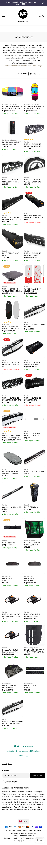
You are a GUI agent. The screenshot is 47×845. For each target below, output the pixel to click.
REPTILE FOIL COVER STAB (10, 579)
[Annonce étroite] (43, 3)
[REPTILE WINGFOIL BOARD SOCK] (12, 671)
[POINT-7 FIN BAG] (34, 492)
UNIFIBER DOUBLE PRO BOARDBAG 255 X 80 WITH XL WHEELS (11, 363)
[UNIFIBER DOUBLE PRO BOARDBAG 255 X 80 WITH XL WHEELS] (12, 347)
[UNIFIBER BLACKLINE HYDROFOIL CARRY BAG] (12, 383)
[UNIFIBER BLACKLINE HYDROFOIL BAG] (34, 383)
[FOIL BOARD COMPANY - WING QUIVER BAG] (12, 127)
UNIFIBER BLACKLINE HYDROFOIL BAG (32, 399)
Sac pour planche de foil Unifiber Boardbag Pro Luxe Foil (11, 437)
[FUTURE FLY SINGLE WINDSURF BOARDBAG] (12, 310)
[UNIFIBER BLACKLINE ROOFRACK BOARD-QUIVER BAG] (34, 238)
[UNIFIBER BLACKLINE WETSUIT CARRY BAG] (34, 165)
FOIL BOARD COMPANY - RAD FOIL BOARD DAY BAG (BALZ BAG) (34, 107)
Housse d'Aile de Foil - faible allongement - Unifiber (10, 651)
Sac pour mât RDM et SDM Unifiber (12, 508)
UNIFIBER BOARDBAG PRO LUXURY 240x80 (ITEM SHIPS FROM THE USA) (12, 722)
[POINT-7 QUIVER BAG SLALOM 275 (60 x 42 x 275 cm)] (34, 201)
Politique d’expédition (24, 841)
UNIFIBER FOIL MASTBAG (34, 471)
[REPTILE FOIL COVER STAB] (12, 564)
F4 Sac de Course (9, 543)
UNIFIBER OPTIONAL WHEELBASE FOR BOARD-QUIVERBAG (12, 290)
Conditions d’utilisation (34, 838)
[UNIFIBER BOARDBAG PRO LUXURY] (34, 310)
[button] (3, 15)
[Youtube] (16, 782)
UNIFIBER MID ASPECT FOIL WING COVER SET (11, 615)
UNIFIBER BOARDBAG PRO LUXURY (34, 326)
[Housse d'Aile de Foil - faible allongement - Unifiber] (12, 635)
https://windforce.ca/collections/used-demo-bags (23, 66)
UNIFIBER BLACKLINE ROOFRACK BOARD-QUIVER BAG (32, 254)
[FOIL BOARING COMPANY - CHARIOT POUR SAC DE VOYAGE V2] (34, 635)
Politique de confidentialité (14, 838)
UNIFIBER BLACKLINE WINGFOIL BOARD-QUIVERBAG (32, 363)
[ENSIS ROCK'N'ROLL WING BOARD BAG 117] (12, 456)
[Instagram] (8, 782)
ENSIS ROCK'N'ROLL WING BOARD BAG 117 (10, 472)
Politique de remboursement (23, 836)
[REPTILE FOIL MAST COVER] (34, 671)
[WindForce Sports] (23, 15)
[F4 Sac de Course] (12, 528)
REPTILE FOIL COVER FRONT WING (32, 579)
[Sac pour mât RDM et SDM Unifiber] (12, 492)
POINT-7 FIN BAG (31, 507)
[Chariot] (43, 15)
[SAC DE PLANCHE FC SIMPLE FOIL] (34, 274)
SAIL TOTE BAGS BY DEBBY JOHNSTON (32, 544)
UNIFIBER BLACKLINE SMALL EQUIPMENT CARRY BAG (10, 181)
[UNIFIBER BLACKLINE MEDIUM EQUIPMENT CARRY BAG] (34, 127)
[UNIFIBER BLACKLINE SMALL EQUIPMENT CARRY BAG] (12, 165)
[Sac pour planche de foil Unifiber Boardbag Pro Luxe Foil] (12, 419)
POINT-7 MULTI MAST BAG (10, 254)
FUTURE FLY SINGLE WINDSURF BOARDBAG (11, 328)
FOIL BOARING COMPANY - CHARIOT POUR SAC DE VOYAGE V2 (34, 651)
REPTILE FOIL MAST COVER (32, 687)
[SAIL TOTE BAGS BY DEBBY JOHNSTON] (34, 528)
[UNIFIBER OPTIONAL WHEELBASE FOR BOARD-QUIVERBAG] (12, 274)
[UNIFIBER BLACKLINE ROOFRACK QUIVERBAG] (12, 201)
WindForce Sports (25, 830)
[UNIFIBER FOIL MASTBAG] (34, 456)
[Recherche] (39, 15)
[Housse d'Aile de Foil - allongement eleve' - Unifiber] (34, 599)
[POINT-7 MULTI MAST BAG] (12, 238)
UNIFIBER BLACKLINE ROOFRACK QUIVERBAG (11, 218)
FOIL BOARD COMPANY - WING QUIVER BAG (12, 143)
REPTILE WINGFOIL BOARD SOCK (9, 687)
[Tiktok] (12, 782)
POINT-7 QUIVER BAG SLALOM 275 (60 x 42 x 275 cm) (33, 216)
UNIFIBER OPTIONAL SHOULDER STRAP (32, 435)
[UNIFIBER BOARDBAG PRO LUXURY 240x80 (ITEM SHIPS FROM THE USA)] (12, 706)
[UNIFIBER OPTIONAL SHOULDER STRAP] (34, 419)
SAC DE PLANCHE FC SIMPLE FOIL (32, 290)
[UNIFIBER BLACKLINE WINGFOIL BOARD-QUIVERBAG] (34, 347)
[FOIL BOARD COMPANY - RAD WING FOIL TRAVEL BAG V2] (12, 92)
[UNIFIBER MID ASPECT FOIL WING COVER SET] (12, 599)
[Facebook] (4, 782)
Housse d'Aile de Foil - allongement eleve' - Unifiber (32, 615)
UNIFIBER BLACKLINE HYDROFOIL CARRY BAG (11, 399)
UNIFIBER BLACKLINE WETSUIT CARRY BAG (32, 181)
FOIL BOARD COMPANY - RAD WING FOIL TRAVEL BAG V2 (12, 107)
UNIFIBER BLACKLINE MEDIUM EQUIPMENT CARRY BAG (32, 145)
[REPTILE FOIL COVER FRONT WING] (34, 564)
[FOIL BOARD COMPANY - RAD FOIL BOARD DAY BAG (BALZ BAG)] (34, 92)
